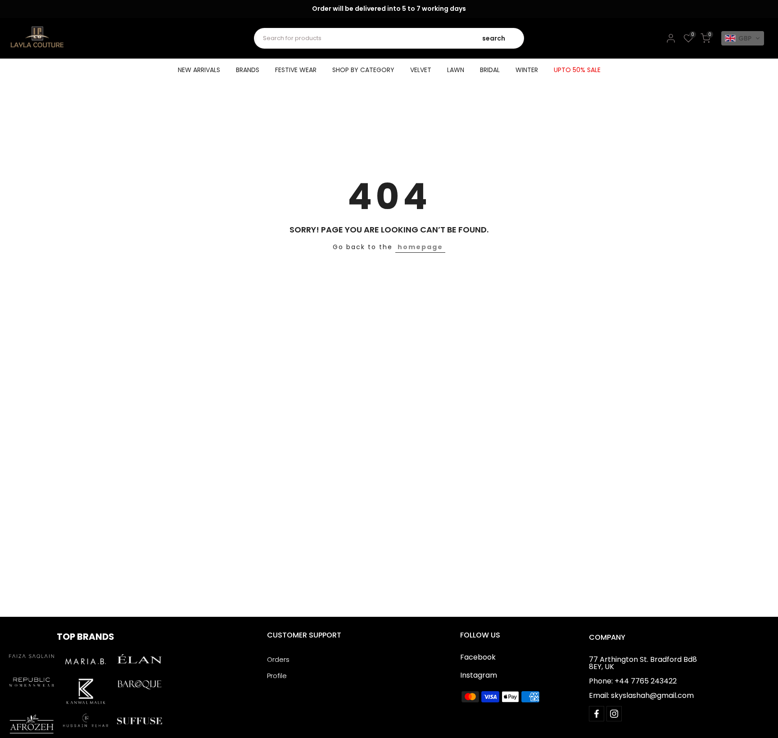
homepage (420, 246)
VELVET (420, 69)
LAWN (455, 69)
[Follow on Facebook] (596, 713)
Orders (278, 659)
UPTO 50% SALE (577, 69)
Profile (277, 675)
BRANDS (247, 69)
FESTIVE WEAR (296, 69)
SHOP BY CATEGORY (363, 69)
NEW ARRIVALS (199, 69)
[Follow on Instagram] (614, 713)
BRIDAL (490, 69)
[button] (742, 38)
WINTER (527, 69)
